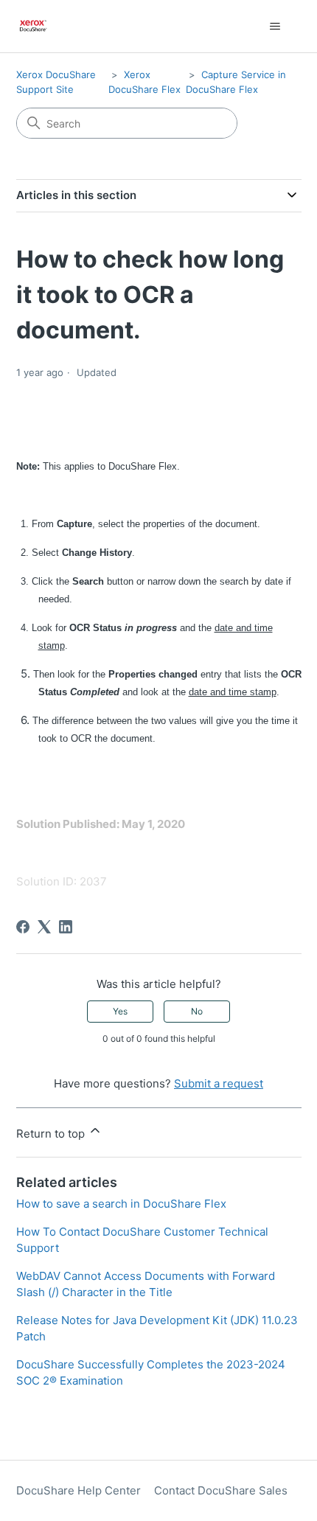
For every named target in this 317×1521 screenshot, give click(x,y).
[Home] (33, 26)
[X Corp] (44, 926)
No (197, 1011)
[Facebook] (22, 926)
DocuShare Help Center (78, 1490)
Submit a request (218, 1083)
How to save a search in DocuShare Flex (121, 1204)
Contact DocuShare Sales (221, 1490)
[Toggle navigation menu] (275, 26)
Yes (120, 1011)
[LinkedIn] (65, 926)
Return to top (52, 1134)
